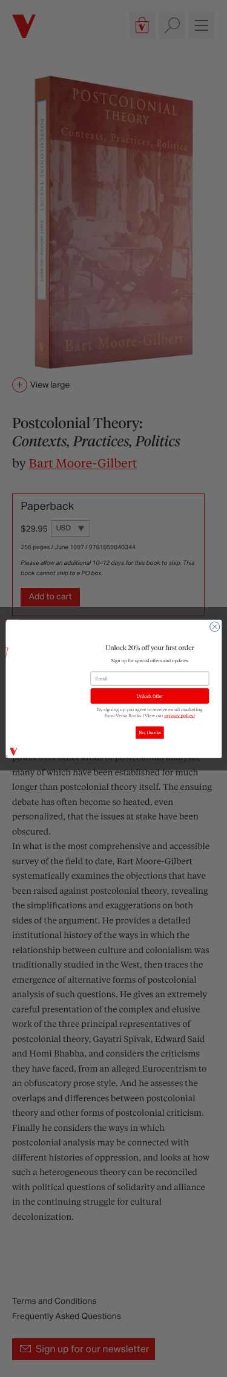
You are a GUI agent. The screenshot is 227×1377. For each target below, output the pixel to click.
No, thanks (150, 732)
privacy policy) (179, 715)
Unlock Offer (149, 696)
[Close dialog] (214, 626)
